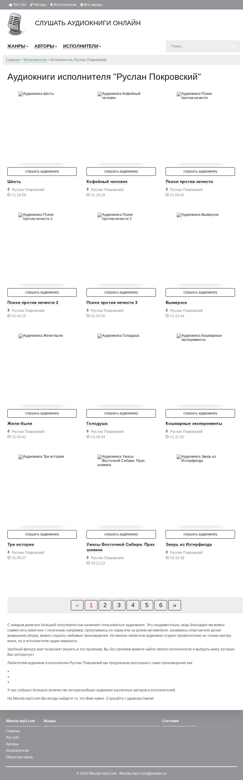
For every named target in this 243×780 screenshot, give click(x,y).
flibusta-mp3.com (103, 773)
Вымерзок (176, 302)
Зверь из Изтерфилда (189, 544)
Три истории (20, 544)
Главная (13, 731)
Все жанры (93, 5)
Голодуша (97, 423)
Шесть (14, 181)
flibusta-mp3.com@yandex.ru (143, 773)
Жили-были (19, 423)
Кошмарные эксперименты (194, 423)
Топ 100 (19, 5)
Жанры (50, 721)
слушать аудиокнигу (42, 171)
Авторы (40, 5)
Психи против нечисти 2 (32, 302)
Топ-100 (12, 738)
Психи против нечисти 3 (112, 302)
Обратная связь (19, 757)
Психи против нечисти (189, 181)
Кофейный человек (107, 181)
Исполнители (64, 5)
